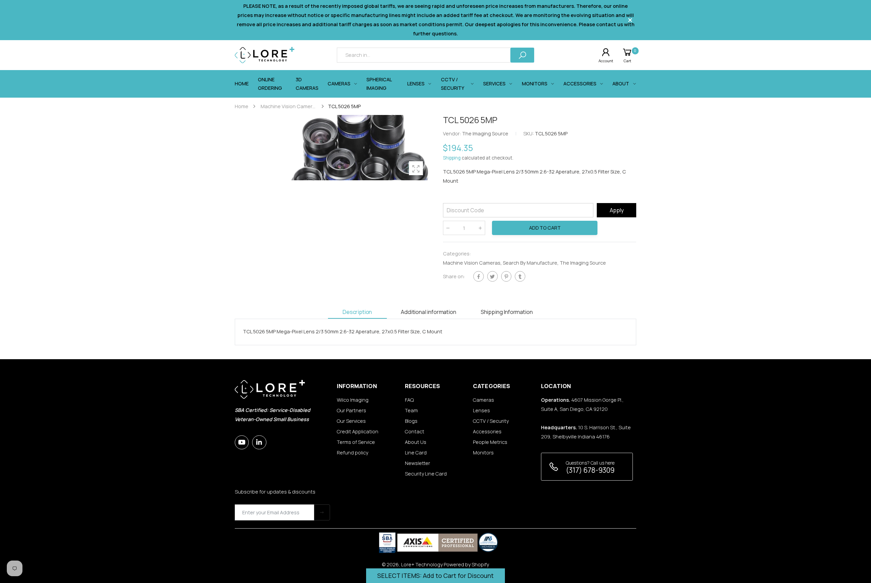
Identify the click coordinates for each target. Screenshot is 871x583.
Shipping (452, 158)
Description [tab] (357, 312)
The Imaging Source (583, 263)
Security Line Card (426, 473)
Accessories (487, 431)
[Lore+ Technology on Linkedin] (259, 442)
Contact (414, 431)
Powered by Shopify (466, 564)
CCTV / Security (491, 421)
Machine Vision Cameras (471, 263)
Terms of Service (356, 442)
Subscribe (322, 512)
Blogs (411, 421)
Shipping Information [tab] (507, 312)
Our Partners (351, 410)
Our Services (351, 421)
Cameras (483, 400)
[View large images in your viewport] (416, 168)
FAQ (409, 400)
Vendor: (452, 134)
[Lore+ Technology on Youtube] (242, 442)
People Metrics (490, 442)
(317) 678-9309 (590, 470)
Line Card (416, 452)
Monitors (483, 452)
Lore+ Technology (422, 564)
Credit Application (357, 431)
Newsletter (417, 463)
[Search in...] (522, 55)
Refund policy (352, 452)
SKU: (529, 134)
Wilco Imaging (352, 400)
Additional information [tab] (428, 312)
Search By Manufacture (530, 263)
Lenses (481, 410)
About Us (415, 442)
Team (411, 410)
